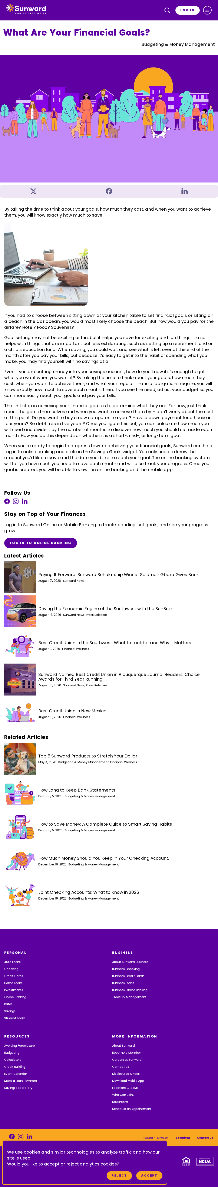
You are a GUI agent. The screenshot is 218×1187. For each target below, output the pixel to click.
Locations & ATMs (125, 1088)
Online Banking (15, 997)
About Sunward (123, 1045)
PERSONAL (15, 952)
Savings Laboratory (18, 1088)
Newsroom (120, 1102)
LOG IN (187, 10)
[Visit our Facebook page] (7, 502)
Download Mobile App (128, 1081)
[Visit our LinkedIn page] (24, 502)
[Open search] (167, 10)
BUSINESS (122, 952)
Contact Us (120, 1067)
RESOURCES (17, 1036)
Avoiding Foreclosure (19, 1045)
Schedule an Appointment (131, 1109)
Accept (149, 1175)
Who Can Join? (123, 1095)
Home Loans (13, 983)
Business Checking (126, 969)
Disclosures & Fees (126, 1074)
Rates (8, 1004)
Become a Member (126, 1052)
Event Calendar (15, 1074)
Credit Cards (13, 976)
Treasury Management (129, 997)
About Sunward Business (130, 962)
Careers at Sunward (127, 1060)
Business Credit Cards (128, 976)
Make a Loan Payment (20, 1081)
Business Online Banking (130, 990)
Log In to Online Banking (41, 542)
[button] (207, 10)
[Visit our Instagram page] (16, 502)
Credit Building (15, 1067)
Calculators (12, 1060)
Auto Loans (12, 962)
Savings (10, 1011)
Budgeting (11, 1052)
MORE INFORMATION (134, 1036)
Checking (11, 969)
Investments (13, 990)
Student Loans (15, 1018)
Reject (119, 1175)
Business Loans (123, 983)
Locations (183, 1138)
